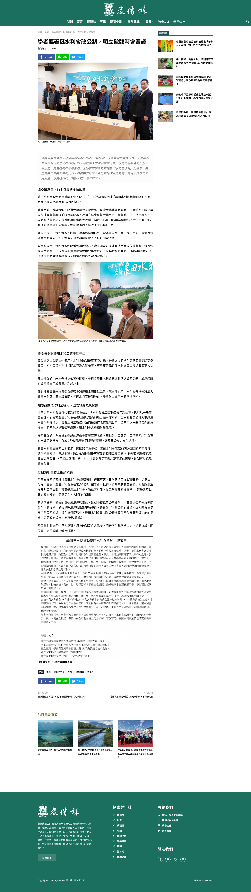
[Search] (247, 21)
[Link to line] (183, 859)
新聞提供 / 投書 (170, 820)
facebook (48, 57)
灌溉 (48, 672)
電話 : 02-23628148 (172, 815)
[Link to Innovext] (209, 880)
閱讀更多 (47, 858)
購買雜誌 (166, 831)
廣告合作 (166, 826)
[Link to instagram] (175, 859)
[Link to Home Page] (125, 8)
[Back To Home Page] (65, 810)
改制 (70, 672)
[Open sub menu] (123, 21)
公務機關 (80, 672)
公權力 (90, 672)
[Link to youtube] (168, 859)
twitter (80, 57)
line (65, 57)
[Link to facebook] (160, 859)
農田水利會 (59, 672)
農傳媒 (41, 48)
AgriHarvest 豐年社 (63, 880)
